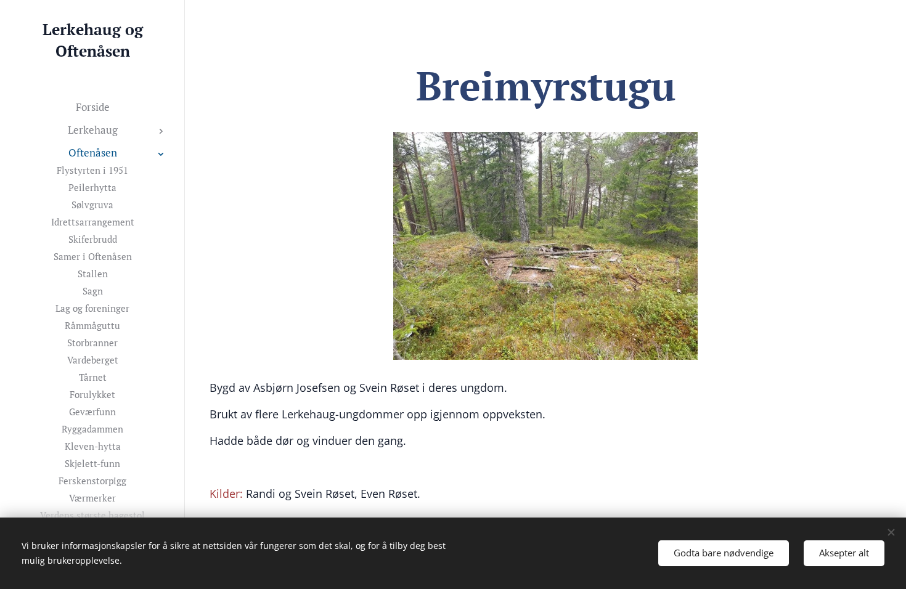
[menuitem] (92, 107)
